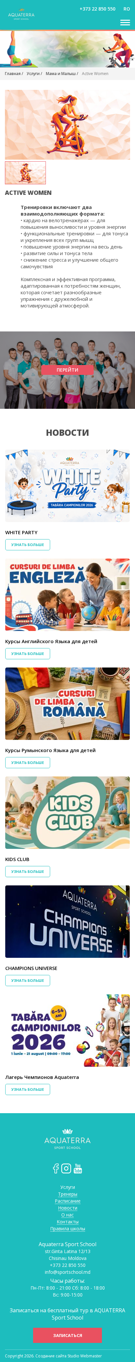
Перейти (67, 370)
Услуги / (34, 73)
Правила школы (67, 1229)
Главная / (14, 73)
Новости (67, 432)
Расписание (68, 1201)
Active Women (95, 73)
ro (127, 9)
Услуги (67, 1187)
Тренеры (67, 1194)
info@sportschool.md (67, 1272)
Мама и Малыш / (62, 73)
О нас (67, 1215)
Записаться (67, 1335)
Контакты (68, 1222)
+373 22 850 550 (97, 9)
